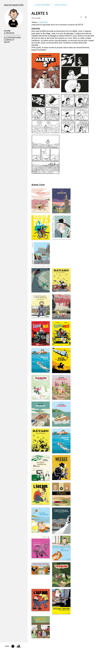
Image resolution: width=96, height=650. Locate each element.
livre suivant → (61, 5)
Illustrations (12, 37)
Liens (7, 646)
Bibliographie (12, 35)
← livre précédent (41, 5)
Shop (7, 42)
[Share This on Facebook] (81, 17)
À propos (9, 33)
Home (7, 31)
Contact (9, 40)
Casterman (43, 22)
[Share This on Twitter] (85, 17)
